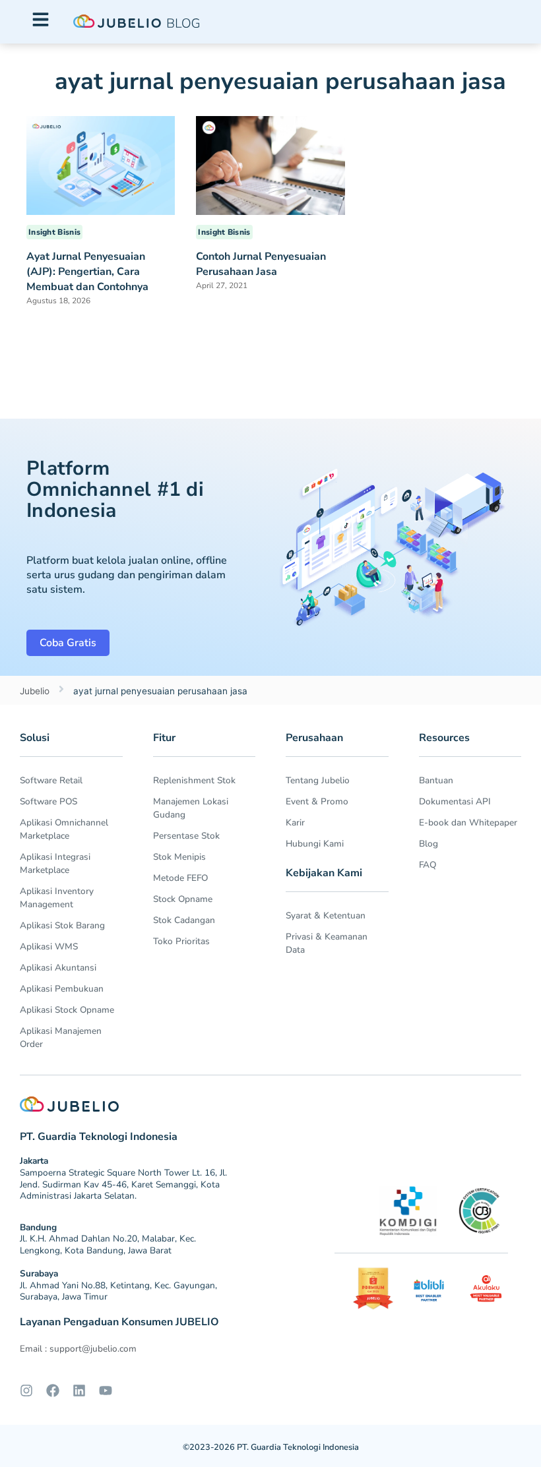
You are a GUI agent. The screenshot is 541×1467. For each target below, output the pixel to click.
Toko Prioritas (181, 941)
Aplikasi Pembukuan (62, 988)
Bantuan (436, 780)
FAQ (427, 864)
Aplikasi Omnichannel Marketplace (64, 829)
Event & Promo (317, 801)
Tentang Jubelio (318, 780)
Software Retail (51, 780)
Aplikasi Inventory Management (57, 898)
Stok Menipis (179, 857)
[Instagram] (26, 1390)
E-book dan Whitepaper (468, 822)
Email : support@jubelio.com (78, 1348)
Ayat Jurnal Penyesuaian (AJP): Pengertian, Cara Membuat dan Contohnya (87, 271)
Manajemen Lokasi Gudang (190, 808)
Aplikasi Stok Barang (62, 925)
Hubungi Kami (315, 843)
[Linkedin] (79, 1390)
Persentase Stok (186, 835)
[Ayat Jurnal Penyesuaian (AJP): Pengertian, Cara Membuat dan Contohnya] (100, 164)
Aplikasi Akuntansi (58, 967)
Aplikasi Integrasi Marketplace (55, 863)
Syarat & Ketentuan (326, 915)
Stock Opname (182, 899)
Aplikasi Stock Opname (67, 1009)
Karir (295, 822)
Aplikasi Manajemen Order (61, 1037)
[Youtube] (105, 1390)
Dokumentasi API (455, 801)
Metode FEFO (180, 878)
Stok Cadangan (184, 920)
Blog (428, 843)
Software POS (48, 801)
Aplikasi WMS (49, 946)
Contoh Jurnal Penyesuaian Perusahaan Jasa (261, 264)
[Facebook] (52, 1390)
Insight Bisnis (54, 232)
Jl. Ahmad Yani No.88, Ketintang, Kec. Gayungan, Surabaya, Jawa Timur (118, 1291)
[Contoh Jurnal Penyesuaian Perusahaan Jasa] (270, 164)
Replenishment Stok (194, 780)
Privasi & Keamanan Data (326, 943)
